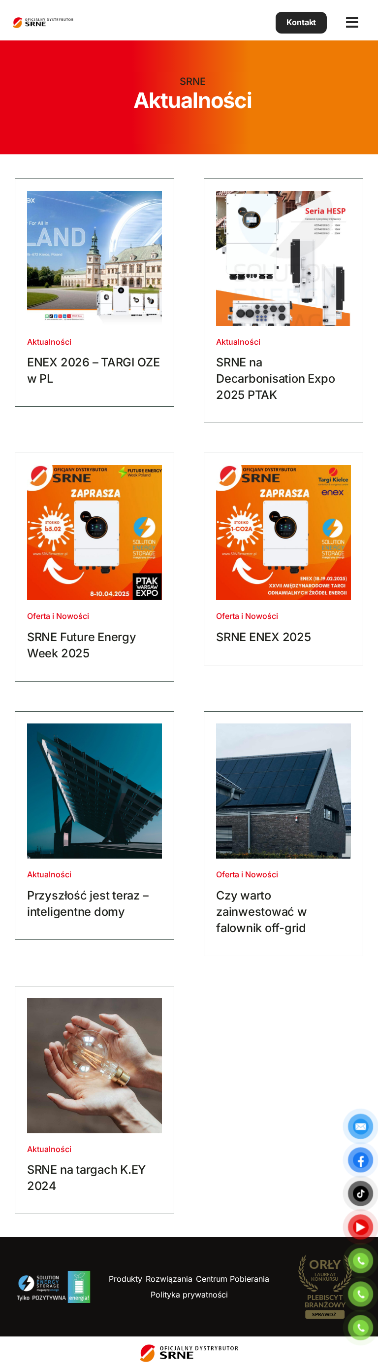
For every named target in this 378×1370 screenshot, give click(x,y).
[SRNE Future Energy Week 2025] (94, 532)
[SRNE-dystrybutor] (43, 21)
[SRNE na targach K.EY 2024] (94, 1065)
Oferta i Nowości (58, 616)
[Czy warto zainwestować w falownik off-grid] (283, 791)
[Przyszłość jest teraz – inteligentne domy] (94, 791)
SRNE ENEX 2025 (263, 637)
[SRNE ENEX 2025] (283, 532)
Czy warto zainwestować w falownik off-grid (261, 911)
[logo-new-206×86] (53, 1275)
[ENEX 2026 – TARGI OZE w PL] (94, 258)
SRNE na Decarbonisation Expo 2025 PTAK (275, 378)
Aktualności (49, 342)
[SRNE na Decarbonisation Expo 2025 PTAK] (283, 258)
